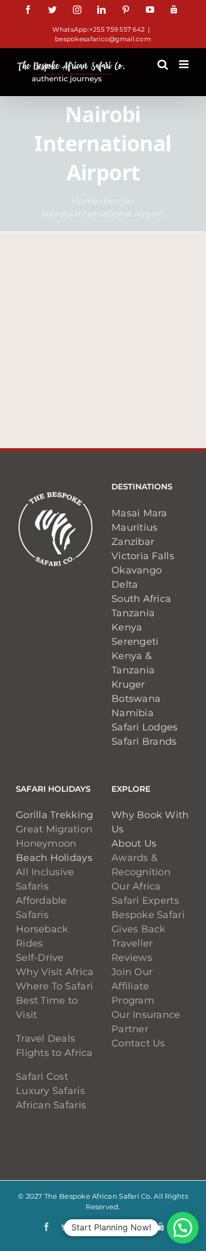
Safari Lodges (144, 727)
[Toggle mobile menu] (184, 64)
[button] (183, 1228)
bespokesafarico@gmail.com (103, 39)
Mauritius (134, 527)
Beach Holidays (54, 858)
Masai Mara (139, 513)
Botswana (136, 699)
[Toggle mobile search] (162, 64)
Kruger (128, 684)
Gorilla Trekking (54, 815)
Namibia (132, 713)
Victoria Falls (142, 556)
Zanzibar (132, 542)
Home (84, 201)
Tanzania (133, 613)
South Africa (141, 599)
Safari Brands (144, 741)
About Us (133, 843)
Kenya (116, 201)
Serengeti (134, 641)
